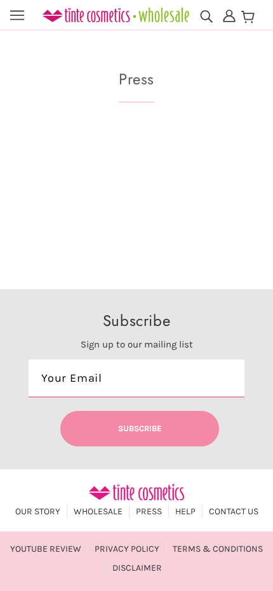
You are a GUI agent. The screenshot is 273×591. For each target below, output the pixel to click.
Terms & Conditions (218, 548)
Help (185, 511)
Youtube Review (45, 548)
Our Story (37, 511)
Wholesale (98, 511)
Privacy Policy (127, 548)
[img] (206, 15)
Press (149, 511)
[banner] (116, 14)
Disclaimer (137, 567)
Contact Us (233, 511)
